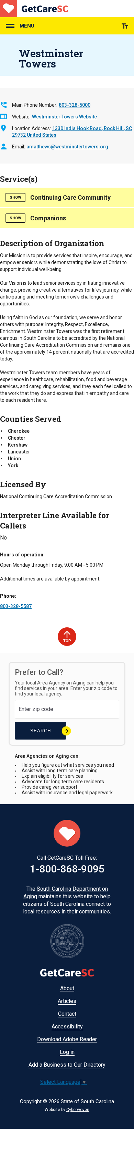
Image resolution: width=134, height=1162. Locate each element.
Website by (67, 1109)
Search (40, 730)
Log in (67, 1052)
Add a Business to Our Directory (67, 1064)
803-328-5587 (16, 606)
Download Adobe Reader (67, 1039)
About (67, 988)
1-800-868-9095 (67, 869)
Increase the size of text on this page (125, 26)
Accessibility (67, 1026)
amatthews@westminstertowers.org (67, 146)
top (67, 641)
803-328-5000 (74, 105)
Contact (67, 1014)
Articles (67, 1001)
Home (34, 8)
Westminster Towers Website (64, 116)
